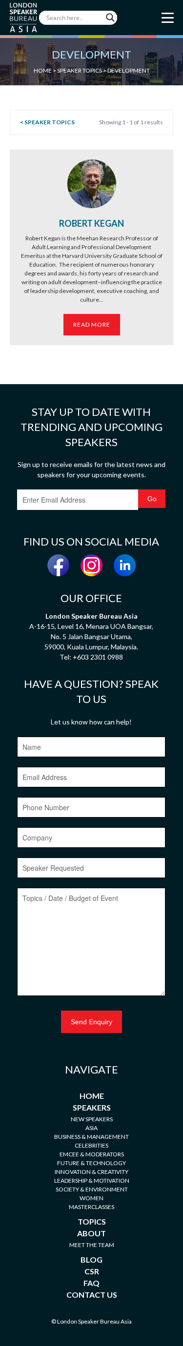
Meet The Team (91, 1244)
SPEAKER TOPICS (79, 70)
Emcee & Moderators (92, 1154)
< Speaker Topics (47, 122)
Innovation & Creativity (91, 1171)
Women (91, 1198)
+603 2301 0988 (98, 657)
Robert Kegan (91, 223)
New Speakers (92, 1119)
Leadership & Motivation (91, 1180)
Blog (91, 1259)
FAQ (91, 1282)
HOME (43, 70)
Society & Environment (92, 1189)
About (91, 1233)
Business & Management (91, 1136)
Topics (92, 1221)
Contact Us (91, 1294)
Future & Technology (91, 1163)
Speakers (92, 1107)
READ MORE (91, 324)
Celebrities (91, 1145)
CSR (91, 1271)
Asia (91, 1127)
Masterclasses (91, 1206)
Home (92, 1095)
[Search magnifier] (110, 17)
